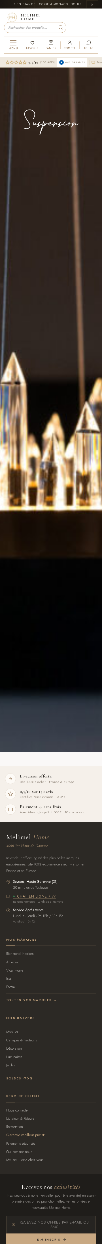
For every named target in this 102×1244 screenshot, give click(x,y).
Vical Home (14, 970)
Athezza (12, 962)
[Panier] (51, 45)
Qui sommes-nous (19, 1151)
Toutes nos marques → (31, 1000)
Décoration (14, 1048)
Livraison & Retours (20, 1118)
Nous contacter (17, 1110)
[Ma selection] (32, 45)
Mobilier (12, 1032)
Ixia (8, 978)
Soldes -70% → (22, 1078)
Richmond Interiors (19, 953)
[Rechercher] (61, 27)
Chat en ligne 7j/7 (36, 897)
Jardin (10, 1065)
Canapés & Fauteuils (21, 1040)
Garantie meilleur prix (23, 1135)
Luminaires (14, 1057)
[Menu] (13, 45)
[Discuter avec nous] (88, 45)
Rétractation (14, 1126)
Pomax (10, 986)
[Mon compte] (69, 45)
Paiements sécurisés (20, 1143)
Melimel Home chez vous (24, 1160)
